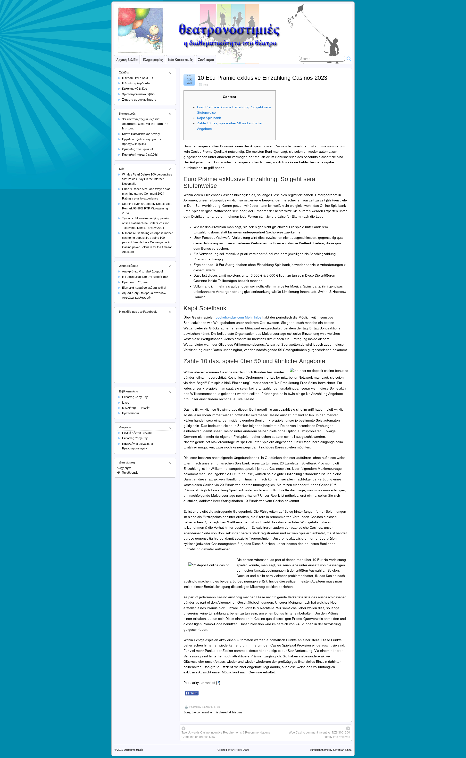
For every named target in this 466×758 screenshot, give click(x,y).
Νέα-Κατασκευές (180, 60)
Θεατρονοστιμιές (133, 749)
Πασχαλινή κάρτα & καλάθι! (140, 154)
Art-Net (235, 749)
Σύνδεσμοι (206, 60)
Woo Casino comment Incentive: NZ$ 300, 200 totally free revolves (319, 735)
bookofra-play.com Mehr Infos (238, 317)
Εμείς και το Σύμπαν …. (137, 282)
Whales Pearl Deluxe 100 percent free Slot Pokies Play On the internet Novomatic (147, 179)
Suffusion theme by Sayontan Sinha (330, 749)
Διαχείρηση (124, 468)
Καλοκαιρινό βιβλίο (134, 88)
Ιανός (125, 402)
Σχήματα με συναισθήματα (139, 99)
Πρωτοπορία (130, 413)
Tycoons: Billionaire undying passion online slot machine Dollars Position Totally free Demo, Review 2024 (146, 223)
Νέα (205, 84)
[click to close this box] (170, 72)
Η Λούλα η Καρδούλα (136, 83)
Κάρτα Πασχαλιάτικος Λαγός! (141, 134)
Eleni (205, 706)
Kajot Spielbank (209, 118)
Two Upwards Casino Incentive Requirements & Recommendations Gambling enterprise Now (226, 735)
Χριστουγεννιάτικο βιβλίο (138, 94)
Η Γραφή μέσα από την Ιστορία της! (145, 277)
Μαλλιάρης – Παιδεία (136, 408)
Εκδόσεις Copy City (135, 397)
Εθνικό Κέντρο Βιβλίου (137, 433)
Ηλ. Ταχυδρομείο (128, 472)
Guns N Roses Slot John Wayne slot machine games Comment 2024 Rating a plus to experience (146, 193)
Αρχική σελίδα (127, 60)
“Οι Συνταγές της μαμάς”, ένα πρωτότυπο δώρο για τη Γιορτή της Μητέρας (145, 124)
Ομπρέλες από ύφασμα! (137, 149)
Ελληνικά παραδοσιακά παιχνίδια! (144, 287)
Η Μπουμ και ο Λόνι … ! (137, 78)
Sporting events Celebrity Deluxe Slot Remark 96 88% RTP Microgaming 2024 (146, 208)
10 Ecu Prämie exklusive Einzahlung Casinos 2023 (262, 77)
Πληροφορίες (153, 60)
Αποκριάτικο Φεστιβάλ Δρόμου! (142, 271)
